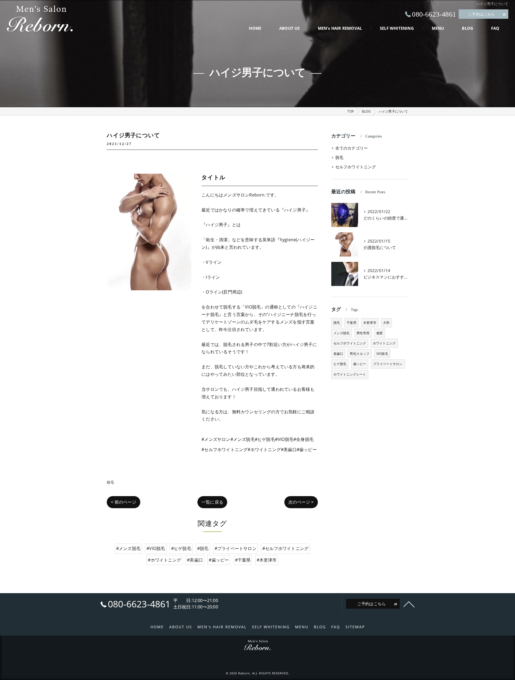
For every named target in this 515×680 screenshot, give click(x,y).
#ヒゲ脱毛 (181, 548)
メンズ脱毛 (341, 333)
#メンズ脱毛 (128, 548)
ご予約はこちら (481, 14)
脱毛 (110, 482)
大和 (386, 322)
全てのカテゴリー (351, 148)
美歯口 (338, 353)
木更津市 (369, 322)
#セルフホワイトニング (285, 548)
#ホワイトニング (164, 560)
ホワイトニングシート (349, 374)
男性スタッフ (359, 353)
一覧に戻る (212, 502)
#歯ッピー (219, 560)
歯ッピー (359, 364)
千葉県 (351, 322)
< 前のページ (123, 502)
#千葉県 (243, 560)
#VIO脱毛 (155, 548)
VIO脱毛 (382, 353)
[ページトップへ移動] (409, 604)
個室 (379, 333)
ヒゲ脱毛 (340, 364)
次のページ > (301, 502)
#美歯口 (195, 560)
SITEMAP (355, 627)
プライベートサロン (388, 364)
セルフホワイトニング (355, 166)
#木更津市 (267, 560)
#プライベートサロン (235, 548)
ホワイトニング (384, 343)
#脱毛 (203, 548)
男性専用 (363, 333)
